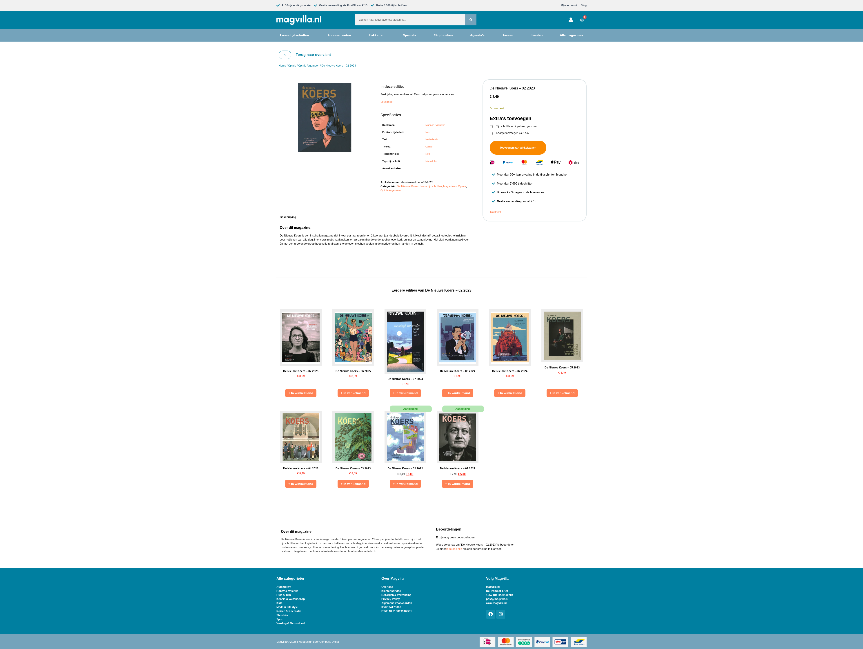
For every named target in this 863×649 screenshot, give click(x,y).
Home (282, 65)
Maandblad (431, 161)
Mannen (429, 125)
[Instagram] (500, 614)
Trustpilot (495, 212)
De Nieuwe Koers (407, 186)
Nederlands (431, 139)
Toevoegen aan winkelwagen (518, 147)
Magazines (450, 186)
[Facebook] (490, 614)
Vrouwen (440, 125)
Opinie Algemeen (308, 65)
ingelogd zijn (454, 549)
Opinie (292, 65)
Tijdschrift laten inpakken (516, 126)
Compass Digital (329, 641)
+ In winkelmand (300, 393)
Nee (427, 132)
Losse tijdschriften (431, 186)
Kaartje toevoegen (512, 133)
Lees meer (387, 101)
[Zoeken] (470, 19)
